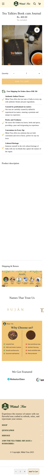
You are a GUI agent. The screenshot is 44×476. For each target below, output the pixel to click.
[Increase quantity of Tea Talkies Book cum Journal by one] (39, 73)
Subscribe (32, 460)
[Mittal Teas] (22, 3)
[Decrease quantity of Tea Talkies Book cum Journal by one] (14, 73)
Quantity (5, 73)
